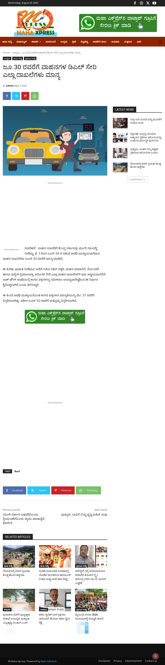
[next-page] (11, 631)
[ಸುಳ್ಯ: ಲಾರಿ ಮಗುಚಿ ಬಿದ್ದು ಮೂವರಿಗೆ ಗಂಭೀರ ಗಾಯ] (120, 123)
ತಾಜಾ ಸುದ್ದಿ (17, 58)
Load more (136, 179)
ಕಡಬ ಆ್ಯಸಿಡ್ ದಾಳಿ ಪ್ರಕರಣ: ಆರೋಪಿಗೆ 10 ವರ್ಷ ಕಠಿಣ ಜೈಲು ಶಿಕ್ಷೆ (54, 618)
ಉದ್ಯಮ (16, 52)
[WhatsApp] (35, 96)
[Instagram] (141, 3)
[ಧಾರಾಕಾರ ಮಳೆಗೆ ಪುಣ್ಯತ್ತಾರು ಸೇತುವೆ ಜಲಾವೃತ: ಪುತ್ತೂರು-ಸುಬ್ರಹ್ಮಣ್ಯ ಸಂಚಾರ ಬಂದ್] (19, 600)
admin (10, 85)
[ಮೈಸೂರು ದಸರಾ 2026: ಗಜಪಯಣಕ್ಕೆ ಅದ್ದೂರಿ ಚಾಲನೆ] (91, 600)
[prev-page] (5, 631)
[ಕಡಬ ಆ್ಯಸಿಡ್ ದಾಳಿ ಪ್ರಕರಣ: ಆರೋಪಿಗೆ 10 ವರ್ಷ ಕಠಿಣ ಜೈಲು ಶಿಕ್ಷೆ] (55, 600)
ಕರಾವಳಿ (7, 609)
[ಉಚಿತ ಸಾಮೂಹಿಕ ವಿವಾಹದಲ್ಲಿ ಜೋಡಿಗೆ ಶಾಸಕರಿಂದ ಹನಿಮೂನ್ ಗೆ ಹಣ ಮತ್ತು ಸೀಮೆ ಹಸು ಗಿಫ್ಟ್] (55, 556)
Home (6, 52)
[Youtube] (154, 3)
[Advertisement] (55, 213)
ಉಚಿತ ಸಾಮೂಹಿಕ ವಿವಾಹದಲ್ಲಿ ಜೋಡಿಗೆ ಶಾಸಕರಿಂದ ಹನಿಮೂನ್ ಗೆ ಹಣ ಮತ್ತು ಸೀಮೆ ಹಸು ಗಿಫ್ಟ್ (55, 575)
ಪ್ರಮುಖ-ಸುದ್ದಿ (30, 58)
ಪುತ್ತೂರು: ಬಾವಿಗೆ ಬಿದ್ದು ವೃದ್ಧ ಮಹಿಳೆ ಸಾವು (84, 514)
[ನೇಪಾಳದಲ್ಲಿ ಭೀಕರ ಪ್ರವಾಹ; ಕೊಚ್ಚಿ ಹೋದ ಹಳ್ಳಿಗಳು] (19, 556)
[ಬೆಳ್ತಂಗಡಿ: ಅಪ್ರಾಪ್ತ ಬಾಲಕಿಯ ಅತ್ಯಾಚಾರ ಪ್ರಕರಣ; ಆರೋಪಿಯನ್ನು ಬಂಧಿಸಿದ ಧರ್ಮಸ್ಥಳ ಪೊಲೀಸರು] (120, 137)
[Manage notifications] (155, 656)
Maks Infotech (49, 661)
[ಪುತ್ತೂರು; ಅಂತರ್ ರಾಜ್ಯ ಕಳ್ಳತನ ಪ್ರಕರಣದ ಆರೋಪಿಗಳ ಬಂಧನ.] (120, 153)
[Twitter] (148, 3)
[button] (160, 41)
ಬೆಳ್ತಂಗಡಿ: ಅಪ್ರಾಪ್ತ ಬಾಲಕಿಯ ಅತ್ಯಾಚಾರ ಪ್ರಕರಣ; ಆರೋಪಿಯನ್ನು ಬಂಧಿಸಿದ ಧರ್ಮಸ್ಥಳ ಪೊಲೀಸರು (145, 137)
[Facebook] (135, 3)
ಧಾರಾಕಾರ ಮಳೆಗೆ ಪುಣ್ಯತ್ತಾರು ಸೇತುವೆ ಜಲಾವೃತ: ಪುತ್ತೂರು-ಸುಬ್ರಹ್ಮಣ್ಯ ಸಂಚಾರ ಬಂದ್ (16, 618)
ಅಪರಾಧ (43, 609)
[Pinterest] (25, 96)
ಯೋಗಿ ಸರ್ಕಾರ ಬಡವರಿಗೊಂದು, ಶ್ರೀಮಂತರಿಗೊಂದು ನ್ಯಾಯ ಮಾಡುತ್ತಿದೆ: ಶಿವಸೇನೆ (24, 519)
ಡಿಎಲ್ (17, 471)
